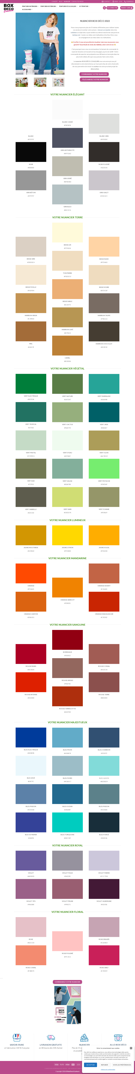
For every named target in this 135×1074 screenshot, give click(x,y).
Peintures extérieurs (48, 6)
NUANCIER (67, 1)
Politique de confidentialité (108, 1069)
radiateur (74, 32)
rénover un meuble (104, 30)
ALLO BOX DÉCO (118, 1045)
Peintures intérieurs (29, 6)
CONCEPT (55, 1)
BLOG (60, 1)
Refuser (104, 1065)
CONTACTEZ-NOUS (77, 1)
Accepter (90, 1065)
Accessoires (26, 9)
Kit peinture (83, 6)
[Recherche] (104, 7)
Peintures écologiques (67, 6)
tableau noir (76, 35)
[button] (131, 1048)
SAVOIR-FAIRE (17, 1045)
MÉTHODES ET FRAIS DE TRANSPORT (79, 1068)
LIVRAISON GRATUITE (51, 1045)
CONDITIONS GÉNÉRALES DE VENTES (56, 1068)
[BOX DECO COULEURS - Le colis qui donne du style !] (9, 8)
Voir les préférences (122, 1065)
